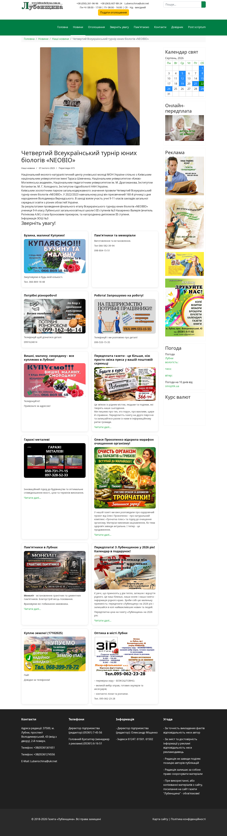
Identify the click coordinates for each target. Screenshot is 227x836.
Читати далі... (102, 427)
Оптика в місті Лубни (110, 633)
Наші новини (28, 168)
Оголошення (96, 27)
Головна (62, 27)
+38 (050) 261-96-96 (87, 3)
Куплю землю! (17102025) (43, 633)
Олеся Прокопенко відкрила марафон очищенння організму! (124, 441)
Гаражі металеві (37, 439)
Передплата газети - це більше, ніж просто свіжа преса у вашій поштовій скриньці (123, 359)
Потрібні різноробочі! (40, 295)
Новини (78, 27)
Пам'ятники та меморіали (115, 235)
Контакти (160, 27)
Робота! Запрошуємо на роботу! (118, 295)
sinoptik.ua (172, 386)
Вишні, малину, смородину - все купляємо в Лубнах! (49, 358)
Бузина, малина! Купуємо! (44, 235)
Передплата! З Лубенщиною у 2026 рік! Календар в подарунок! (124, 549)
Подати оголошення (113, 12)
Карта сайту (160, 819)
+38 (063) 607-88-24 (111, 3)
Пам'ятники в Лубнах (40, 547)
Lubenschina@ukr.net (136, 3)
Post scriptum (197, 27)
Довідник (177, 27)
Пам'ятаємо (141, 27)
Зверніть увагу (119, 27)
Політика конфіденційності (188, 819)
